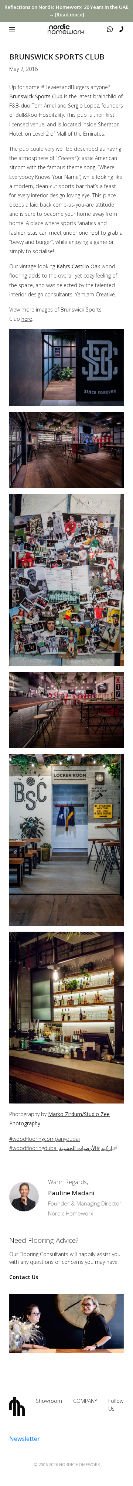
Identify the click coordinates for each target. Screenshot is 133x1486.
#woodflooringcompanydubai (44, 1138)
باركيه (107, 1148)
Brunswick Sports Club (35, 96)
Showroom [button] (49, 1400)
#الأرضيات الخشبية (79, 1148)
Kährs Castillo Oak (78, 266)
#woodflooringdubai (33, 1148)
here (26, 318)
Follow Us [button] (115, 1404)
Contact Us (23, 1277)
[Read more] (69, 14)
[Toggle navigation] (12, 29)
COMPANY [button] (85, 1400)
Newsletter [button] (24, 1439)
